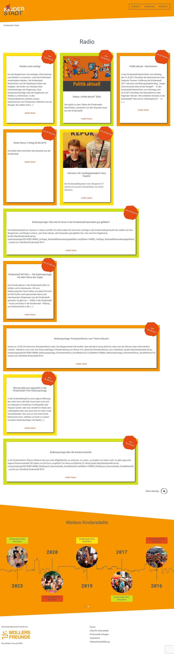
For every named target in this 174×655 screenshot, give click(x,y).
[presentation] (4, 570)
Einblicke (149, 6)
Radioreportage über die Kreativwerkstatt (70, 452)
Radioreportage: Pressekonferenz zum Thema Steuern (81, 338)
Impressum (95, 638)
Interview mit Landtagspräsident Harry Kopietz (86, 174)
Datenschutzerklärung (100, 641)
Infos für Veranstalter (99, 630)
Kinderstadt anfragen (99, 634)
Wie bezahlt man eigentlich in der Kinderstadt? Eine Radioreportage (30, 389)
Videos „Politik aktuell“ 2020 (87, 96)
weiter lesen (30, 113)
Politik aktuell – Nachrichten (143, 66)
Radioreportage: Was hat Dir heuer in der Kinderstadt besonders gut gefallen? (71, 222)
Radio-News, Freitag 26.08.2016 (30, 142)
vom (48, 58)
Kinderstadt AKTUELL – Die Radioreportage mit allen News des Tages (30, 276)
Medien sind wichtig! (30, 66)
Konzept (135, 6)
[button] (85, 606)
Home (92, 627)
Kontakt (163, 6)
